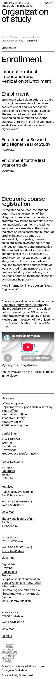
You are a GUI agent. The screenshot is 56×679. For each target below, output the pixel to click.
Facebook (8, 471)
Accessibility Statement (17, 675)
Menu (49, 3)
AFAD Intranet (11, 439)
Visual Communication (16, 601)
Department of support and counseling (27, 407)
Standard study (30, 37)
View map (8, 512)
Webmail (7, 443)
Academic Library (13, 418)
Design (6, 597)
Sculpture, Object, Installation (21, 579)
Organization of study (12, 41)
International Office (14, 414)
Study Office (10, 411)
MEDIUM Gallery (12, 422)
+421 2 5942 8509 (13, 622)
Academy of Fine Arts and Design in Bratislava (17, 4)
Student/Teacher (10, 37)
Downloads (9, 450)
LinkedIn (7, 478)
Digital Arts (8, 564)
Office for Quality (13, 403)
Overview (8, 150)
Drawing (7, 568)
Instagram (8, 467)
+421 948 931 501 (12, 501)
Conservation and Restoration (21, 583)
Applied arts (9, 572)
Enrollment (32, 41)
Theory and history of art (17, 519)
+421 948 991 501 (12, 547)
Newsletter (9, 446)
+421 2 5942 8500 (13, 505)
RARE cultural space (15, 425)
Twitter (6, 474)
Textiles (7, 575)
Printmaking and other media (21, 590)
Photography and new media (21, 594)
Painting (7, 522)
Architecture (10, 526)
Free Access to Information (20, 454)
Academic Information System (22, 305)
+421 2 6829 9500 (13, 551)
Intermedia (9, 586)
